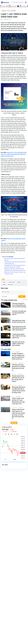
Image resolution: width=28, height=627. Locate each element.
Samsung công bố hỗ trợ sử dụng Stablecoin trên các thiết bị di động (19, 305)
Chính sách (14, 374)
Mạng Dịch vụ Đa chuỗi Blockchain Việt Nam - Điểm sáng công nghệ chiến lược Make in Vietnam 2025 (14, 154)
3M (11, 434)
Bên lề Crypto (14, 363)
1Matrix (18, 282)
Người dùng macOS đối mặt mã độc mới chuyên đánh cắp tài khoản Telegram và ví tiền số (19, 328)
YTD (17, 434)
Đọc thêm (14, 423)
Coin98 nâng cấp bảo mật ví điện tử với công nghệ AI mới (18, 335)
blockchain (10, 284)
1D (3, 434)
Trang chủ (3, 10)
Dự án (13, 351)
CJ (1, 19)
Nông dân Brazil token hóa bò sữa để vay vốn (18, 321)
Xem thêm (25, 299)
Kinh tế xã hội (14, 407)
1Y (14, 434)
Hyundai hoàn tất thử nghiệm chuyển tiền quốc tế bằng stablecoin (18, 343)
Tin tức (8, 10)
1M (8, 434)
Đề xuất (11, 256)
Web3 (4, 284)
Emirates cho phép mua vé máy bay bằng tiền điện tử (19, 312)
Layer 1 (4, 282)
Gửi (22, 296)
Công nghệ (13, 10)
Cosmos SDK (12, 282)
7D (5, 434)
